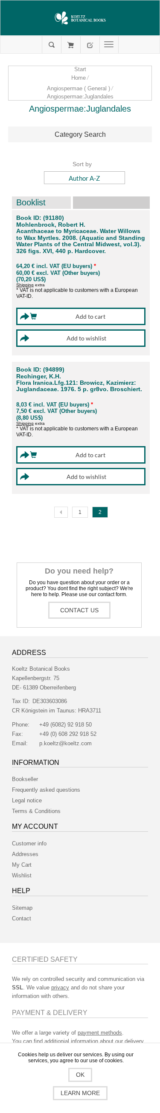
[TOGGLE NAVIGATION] (109, 44)
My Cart (70, 44)
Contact (21, 918)
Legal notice (27, 800)
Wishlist (22, 875)
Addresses (25, 854)
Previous (61, 512)
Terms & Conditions (36, 811)
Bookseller (25, 779)
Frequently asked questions (46, 790)
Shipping (25, 285)
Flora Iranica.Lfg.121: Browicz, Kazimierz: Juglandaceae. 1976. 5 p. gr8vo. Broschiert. (79, 386)
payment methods (100, 1032)
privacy (60, 987)
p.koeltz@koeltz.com (65, 743)
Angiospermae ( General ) (78, 88)
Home (78, 78)
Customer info (29, 843)
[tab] (80, 135)
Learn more (80, 1093)
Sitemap (22, 908)
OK (80, 1074)
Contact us (79, 610)
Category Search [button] (80, 134)
